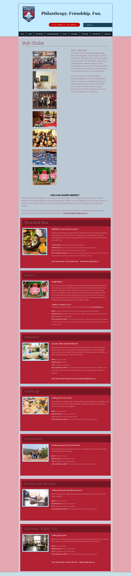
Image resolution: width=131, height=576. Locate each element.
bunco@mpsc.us (97, 307)
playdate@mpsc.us (87, 378)
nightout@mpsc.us (87, 562)
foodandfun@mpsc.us (89, 261)
